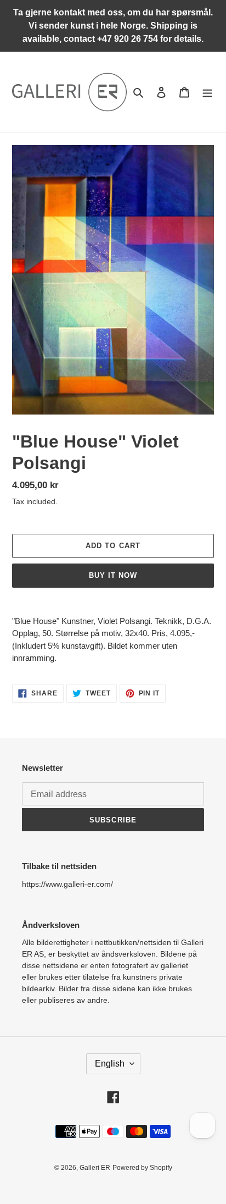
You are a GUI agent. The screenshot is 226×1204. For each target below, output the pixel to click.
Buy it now (113, 575)
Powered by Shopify (142, 1168)
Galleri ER (95, 1168)
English (110, 1063)
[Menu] (207, 92)
